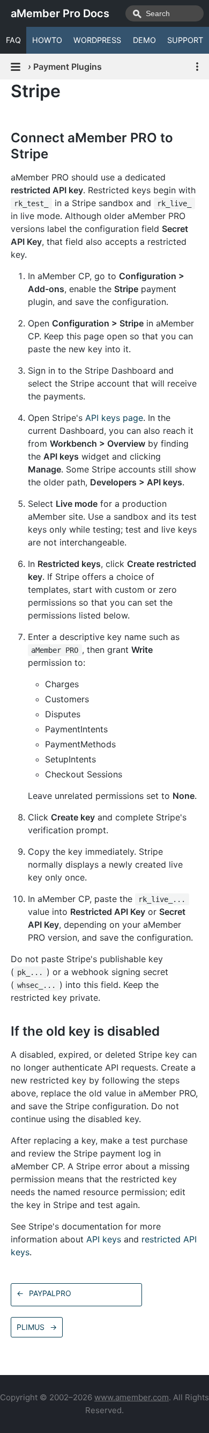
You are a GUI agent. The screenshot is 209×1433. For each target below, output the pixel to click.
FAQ (13, 40)
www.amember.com (131, 1397)
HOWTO (47, 40)
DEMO (144, 40)
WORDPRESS (97, 40)
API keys (103, 1239)
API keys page (114, 417)
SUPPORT (185, 40)
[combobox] (164, 13)
